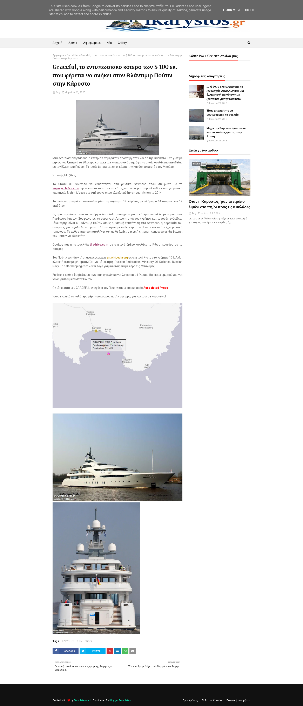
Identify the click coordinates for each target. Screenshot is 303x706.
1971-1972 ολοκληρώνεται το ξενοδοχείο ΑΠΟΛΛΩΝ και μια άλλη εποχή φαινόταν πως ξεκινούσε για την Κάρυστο (225, 93)
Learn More (232, 10)
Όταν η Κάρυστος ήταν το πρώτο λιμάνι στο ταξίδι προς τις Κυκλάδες (219, 204)
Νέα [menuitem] (109, 42)
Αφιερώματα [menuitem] (92, 42)
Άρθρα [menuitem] (72, 42)
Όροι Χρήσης (190, 700)
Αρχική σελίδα (61, 55)
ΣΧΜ (79, 641)
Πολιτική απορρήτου (238, 700)
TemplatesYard (82, 700)
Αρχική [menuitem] (57, 42)
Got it (250, 10)
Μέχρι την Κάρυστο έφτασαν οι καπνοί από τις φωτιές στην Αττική (226, 132)
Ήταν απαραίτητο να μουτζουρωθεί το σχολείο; (223, 113)
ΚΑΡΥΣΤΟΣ (68, 641)
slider (75, 55)
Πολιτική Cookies (212, 700)
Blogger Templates (120, 700)
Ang (57, 92)
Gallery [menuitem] (122, 42)
